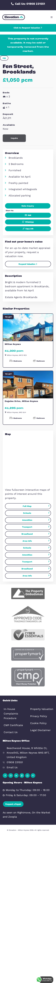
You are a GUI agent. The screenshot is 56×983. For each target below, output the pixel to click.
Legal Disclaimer (40, 730)
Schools (27, 513)
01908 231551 (15, 762)
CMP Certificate (13, 725)
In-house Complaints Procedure (11, 714)
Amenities (27, 520)
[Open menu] (51, 17)
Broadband (27, 534)
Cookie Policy (38, 723)
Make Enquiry (27, 206)
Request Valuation (26, 264)
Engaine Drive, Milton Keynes (21, 401)
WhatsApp (29, 222)
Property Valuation (41, 709)
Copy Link (29, 229)
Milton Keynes (13, 344)
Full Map (27, 506)
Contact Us (11, 732)
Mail (29, 215)
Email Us (12, 767)
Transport (27, 527)
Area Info (27, 541)
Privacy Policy (38, 716)
